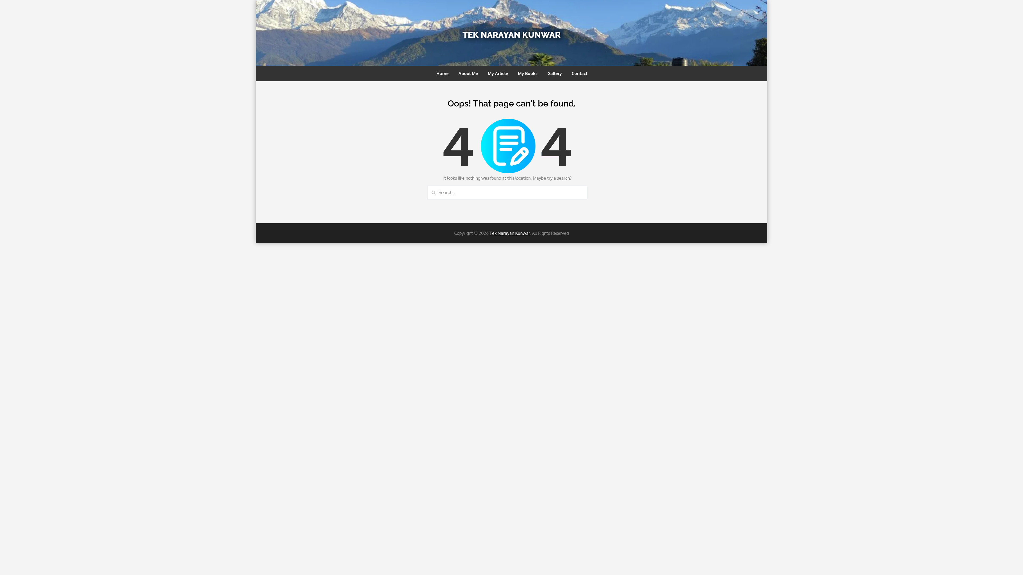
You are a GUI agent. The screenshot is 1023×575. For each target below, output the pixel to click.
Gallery (554, 73)
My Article (498, 73)
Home (442, 73)
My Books (528, 73)
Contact (579, 73)
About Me (468, 73)
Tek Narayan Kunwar (511, 35)
